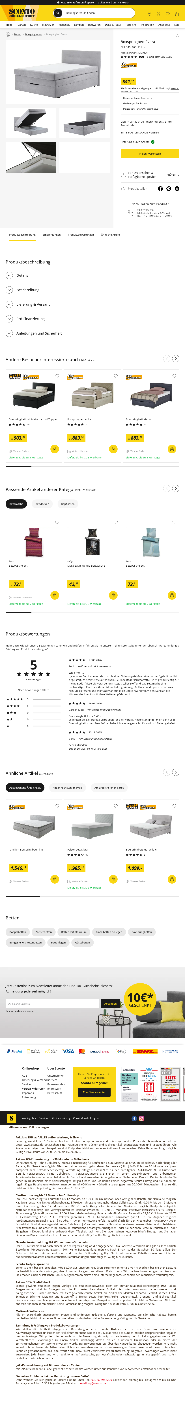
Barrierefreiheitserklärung (55, 1118)
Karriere (52, 1080)
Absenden (110, 1003)
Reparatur (28, 1093)
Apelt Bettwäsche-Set (19, 517)
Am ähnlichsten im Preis (67, 787)
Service (26, 1084)
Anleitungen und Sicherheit (39, 333)
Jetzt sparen (78, 2)
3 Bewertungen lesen (159, 57)
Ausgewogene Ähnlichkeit (25, 787)
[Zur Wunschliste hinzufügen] (177, 35)
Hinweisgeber (28, 1118)
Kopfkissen (68, 504)
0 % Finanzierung (30, 318)
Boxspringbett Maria (135, 371)
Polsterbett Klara (75, 801)
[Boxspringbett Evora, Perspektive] (58, 72)
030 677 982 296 (145, 210)
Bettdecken (42, 504)
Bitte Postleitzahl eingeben (140, 132)
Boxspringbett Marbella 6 (138, 801)
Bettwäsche (16, 504)
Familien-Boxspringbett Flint (23, 801)
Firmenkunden (56, 1084)
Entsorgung (29, 1097)
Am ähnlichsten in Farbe (109, 787)
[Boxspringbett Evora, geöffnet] (31, 123)
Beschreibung (27, 289)
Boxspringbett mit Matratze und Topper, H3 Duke (34, 372)
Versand (175, 88)
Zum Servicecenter (94, 1092)
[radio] (34, 699)
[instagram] (141, 1118)
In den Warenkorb (150, 153)
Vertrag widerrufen (33, 1088)
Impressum (54, 1088)
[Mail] (177, 188)
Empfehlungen (52, 234)
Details (22, 275)
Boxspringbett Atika (76, 371)
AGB (24, 1075)
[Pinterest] (168, 188)
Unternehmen (55, 1075)
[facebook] (134, 1118)
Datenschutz (55, 1093)
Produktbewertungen (81, 234)
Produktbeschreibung (22, 234)
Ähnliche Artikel (111, 234)
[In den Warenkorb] (54, 449)
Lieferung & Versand (33, 304)
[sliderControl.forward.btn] (175, 358)
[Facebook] (160, 188)
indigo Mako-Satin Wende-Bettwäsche (88, 517)
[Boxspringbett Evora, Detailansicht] (31, 157)
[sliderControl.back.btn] (166, 358)
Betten (13, 918)
